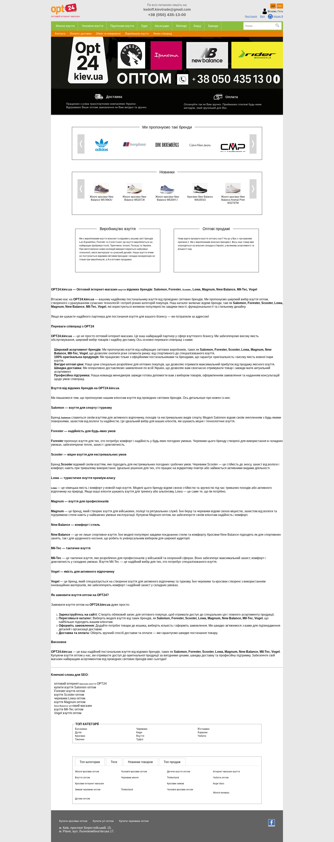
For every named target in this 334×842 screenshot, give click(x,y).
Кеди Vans (218, 783)
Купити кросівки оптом (73, 820)
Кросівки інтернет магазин (89, 783)
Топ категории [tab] (90, 762)
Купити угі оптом (103, 820)
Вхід (262, 16)
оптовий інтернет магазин (65, 16)
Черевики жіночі (130, 777)
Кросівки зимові (175, 783)
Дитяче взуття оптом (178, 771)
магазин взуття (88, 684)
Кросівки (80, 735)
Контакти (60, 33)
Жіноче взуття (65, 25)
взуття (122, 289)
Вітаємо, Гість (275, 11)
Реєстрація (251, 16)
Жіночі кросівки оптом (87, 771)
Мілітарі (181, 25)
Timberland (173, 777)
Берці (197, 25)
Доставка (114, 97)
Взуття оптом (82, 777)
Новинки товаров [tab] (140, 762)
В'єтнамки (203, 728)
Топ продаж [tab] (172, 762)
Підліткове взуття (122, 25)
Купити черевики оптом (134, 820)
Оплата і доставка (80, 33)
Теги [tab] (114, 762)
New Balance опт (63, 706)
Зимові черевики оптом (87, 789)
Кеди (139, 732)
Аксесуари (162, 25)
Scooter (186, 289)
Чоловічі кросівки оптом (134, 771)
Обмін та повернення (108, 33)
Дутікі (78, 732)
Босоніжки (81, 728)
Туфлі (139, 739)
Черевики (141, 728)
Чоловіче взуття (92, 25)
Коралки (202, 732)
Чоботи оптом (220, 777)
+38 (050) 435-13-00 (167, 14)
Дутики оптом (82, 798)
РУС (279, 6)
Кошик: (278, 16)
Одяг (144, 25)
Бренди (213, 25)
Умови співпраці (162, 33)
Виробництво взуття (137, 33)
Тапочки (79, 739)
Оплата (231, 97)
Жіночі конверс (221, 792)
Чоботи (202, 735)
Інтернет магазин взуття (226, 771)
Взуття (140, 735)
